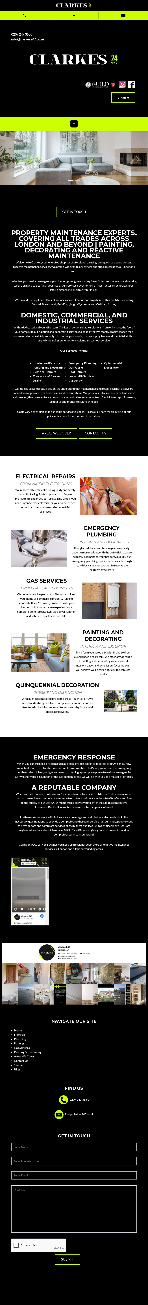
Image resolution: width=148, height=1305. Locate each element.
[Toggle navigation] (74, 123)
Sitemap (19, 1065)
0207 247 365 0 (41, 844)
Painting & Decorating (28, 1052)
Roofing (19, 1043)
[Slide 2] (77, 180)
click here (61, 416)
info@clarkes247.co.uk (28, 39)
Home (18, 1030)
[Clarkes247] (74, 5)
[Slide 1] (70, 180)
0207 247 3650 (21, 34)
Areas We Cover (24, 1056)
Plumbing (20, 1039)
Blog (17, 1069)
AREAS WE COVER (56, 433)
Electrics (19, 1034)
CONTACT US (95, 433)
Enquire (123, 97)
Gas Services (22, 1047)
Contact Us (21, 1060)
